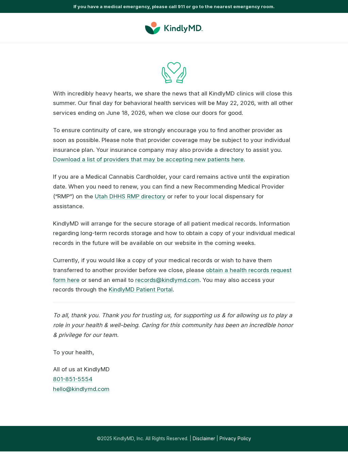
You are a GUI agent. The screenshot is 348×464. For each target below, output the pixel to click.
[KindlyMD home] (174, 28)
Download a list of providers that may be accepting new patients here (148, 159)
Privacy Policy (235, 438)
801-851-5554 (72, 379)
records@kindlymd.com (167, 279)
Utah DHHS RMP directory (130, 196)
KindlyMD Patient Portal (141, 289)
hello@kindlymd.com (81, 389)
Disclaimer (204, 438)
